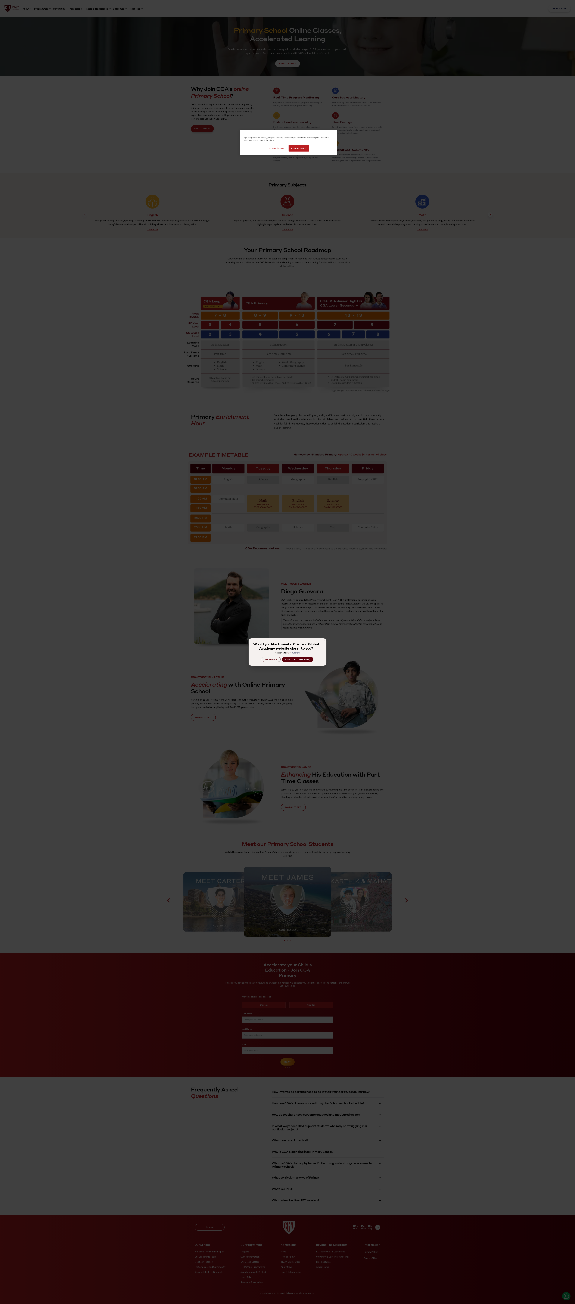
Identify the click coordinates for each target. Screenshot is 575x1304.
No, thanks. (271, 659)
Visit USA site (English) (297, 659)
